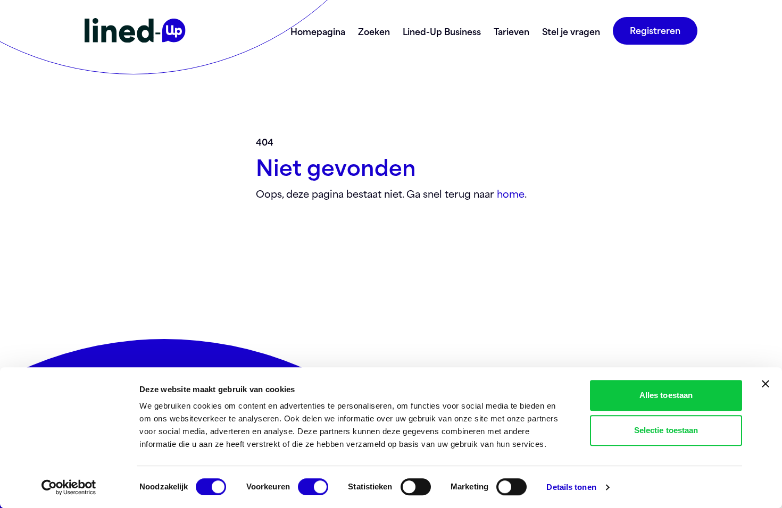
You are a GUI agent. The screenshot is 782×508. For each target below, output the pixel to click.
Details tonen (571, 487)
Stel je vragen (571, 30)
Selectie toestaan (666, 430)
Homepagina (317, 30)
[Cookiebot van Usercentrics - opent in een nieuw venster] (68, 487)
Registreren (655, 30)
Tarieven (511, 30)
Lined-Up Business (442, 30)
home (511, 193)
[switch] (313, 486)
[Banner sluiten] (765, 383)
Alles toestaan (666, 395)
